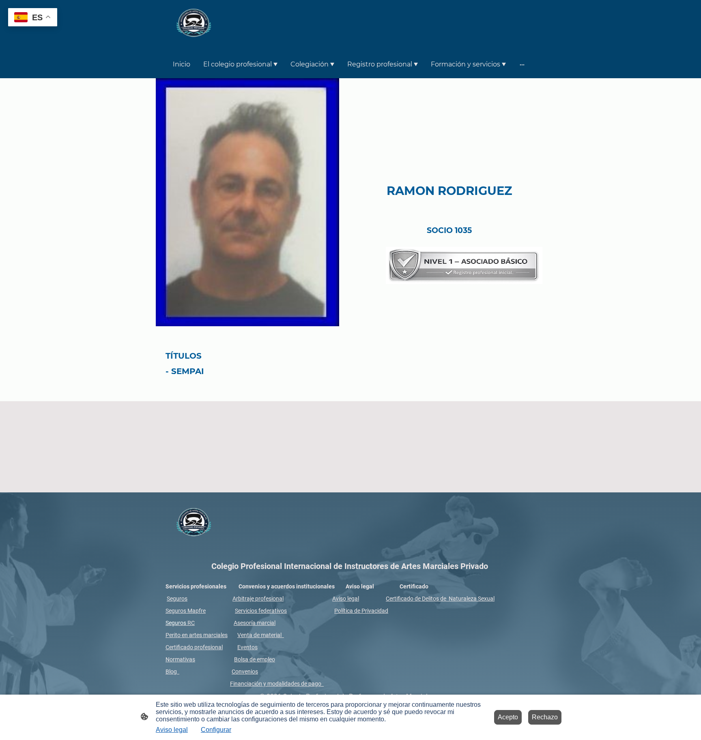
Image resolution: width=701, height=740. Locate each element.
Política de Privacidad (361, 610)
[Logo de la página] (194, 24)
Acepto (508, 717)
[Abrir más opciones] (522, 64)
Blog (172, 671)
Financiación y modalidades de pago (275, 683)
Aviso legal (345, 598)
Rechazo (545, 717)
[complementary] (32, 18)
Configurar (216, 729)
